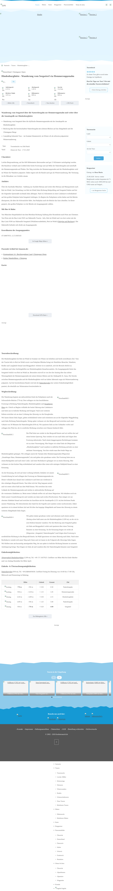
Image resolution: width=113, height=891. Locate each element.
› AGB (63, 729)
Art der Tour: (91, 149)
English (63, 888)
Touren (37, 5)
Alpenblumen (61, 872)
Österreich (60, 843)
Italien (59, 847)
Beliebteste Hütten (62, 818)
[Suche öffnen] (106, 4)
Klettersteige (61, 781)
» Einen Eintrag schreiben (98, 90)
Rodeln (59, 793)
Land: (88, 134)
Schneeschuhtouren (63, 797)
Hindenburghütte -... (23, 65)
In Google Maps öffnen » (40, 241)
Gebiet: (89, 141)
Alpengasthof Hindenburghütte (12, 557)
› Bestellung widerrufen (75, 729)
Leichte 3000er (61, 777)
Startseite (58, 764)
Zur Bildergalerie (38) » (40, 616)
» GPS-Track (69, 103)
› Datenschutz (55, 729)
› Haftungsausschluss (41, 729)
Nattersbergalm (44, 383)
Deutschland (61, 839)
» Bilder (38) (10, 103)
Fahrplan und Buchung (66, 221)
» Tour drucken (49, 103)
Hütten (44, 5)
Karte (50, 5)
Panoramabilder (68, 5)
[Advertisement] (40, 336)
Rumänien (60, 859)
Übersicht (60, 835)
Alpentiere (60, 876)
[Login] (110, 4)
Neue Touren (61, 801)
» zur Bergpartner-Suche (98, 190)
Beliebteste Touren (62, 805)
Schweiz (59, 851)
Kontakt (57, 884)
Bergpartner (57, 5)
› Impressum (28, 729)
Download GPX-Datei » (40, 315)
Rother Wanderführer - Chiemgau (15, 258)
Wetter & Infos (80, 5)
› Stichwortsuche (91, 729)
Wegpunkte (60, 880)
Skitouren (60, 785)
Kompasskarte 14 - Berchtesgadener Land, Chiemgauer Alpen (24, 254)
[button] (51, 697)
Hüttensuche (61, 814)
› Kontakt (19, 729)
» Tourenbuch (30, 103)
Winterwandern (61, 789)
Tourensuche (61, 773)
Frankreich (60, 855)
